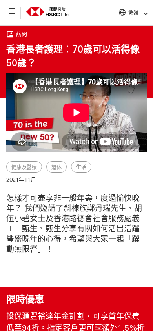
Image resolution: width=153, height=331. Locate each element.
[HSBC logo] (47, 18)
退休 (56, 167)
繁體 (133, 12)
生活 (81, 167)
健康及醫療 (24, 167)
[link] (143, 13)
